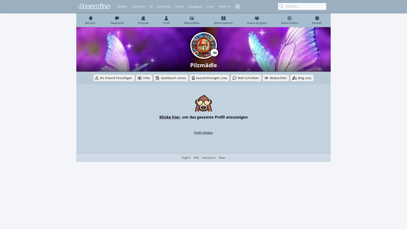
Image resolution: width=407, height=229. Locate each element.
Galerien (138, 6)
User (210, 6)
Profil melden (203, 133)
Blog (304, 78)
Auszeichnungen (211, 78)
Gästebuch (173, 78)
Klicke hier (169, 117)
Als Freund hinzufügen (116, 78)
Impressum (209, 157)
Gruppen (195, 6)
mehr (223, 6)
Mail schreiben (248, 78)
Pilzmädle (203, 65)
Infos (146, 78)
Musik (179, 6)
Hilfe (196, 157)
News (222, 157)
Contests (164, 6)
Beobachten (278, 78)
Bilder (122, 6)
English (186, 157)
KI (150, 6)
